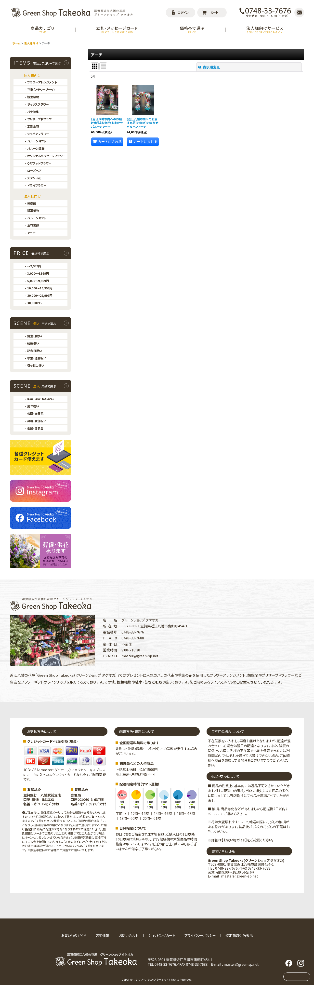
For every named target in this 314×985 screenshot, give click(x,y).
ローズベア (34, 170)
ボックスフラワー (38, 104)
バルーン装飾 (35, 148)
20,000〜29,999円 (39, 295)
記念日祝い (34, 351)
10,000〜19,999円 (39, 288)
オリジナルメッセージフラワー (46, 156)
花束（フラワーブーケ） (41, 89)
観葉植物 (33, 97)
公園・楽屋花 (35, 413)
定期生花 (33, 126)
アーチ (31, 232)
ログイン (183, 12)
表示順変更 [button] (211, 67)
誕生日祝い (34, 336)
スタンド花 (34, 178)
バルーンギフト (36, 141)
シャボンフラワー (38, 134)
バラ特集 (33, 111)
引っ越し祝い (35, 365)
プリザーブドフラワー (40, 119)
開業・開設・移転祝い (40, 399)
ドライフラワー (36, 185)
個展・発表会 (35, 428)
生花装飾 (33, 225)
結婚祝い (33, 343)
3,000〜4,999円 (38, 273)
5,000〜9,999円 (38, 281)
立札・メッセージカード (117, 29)
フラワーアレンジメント (42, 82)
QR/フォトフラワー (39, 163)
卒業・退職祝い (36, 358)
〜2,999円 (34, 266)
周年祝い (33, 406)
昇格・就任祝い (36, 421)
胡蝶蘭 (31, 203)
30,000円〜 (35, 303)
